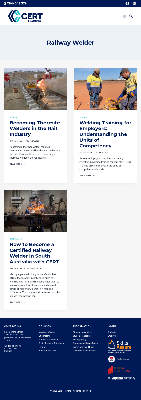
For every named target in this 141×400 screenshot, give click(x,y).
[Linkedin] (134, 3)
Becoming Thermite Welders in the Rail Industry (35, 128)
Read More (17, 164)
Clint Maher (17, 141)
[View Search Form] (131, 16)
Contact (8, 351)
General (14, 117)
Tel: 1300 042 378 (12, 346)
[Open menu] (124, 16)
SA (20, 239)
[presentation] (35, 89)
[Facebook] (127, 3)
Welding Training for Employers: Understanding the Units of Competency (105, 134)
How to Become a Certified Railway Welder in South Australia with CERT (34, 253)
